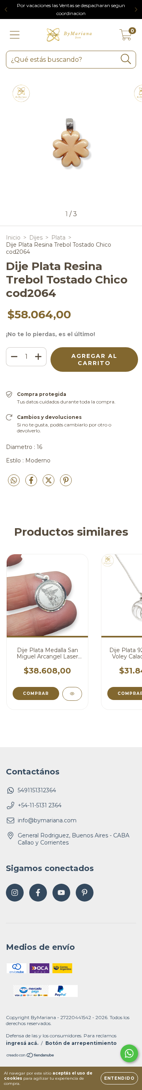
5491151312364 (37, 790)
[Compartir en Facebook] (32, 483)
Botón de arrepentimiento (81, 1043)
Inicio (13, 237)
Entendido (119, 1078)
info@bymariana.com (47, 820)
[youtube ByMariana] (61, 893)
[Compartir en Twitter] (49, 483)
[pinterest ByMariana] (84, 893)
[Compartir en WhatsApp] (14, 480)
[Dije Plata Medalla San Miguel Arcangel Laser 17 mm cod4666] (72, 694)
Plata (58, 237)
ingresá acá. (22, 1043)
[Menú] (15, 35)
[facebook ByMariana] (38, 893)
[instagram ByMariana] (15, 893)
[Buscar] (126, 59)
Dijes (36, 237)
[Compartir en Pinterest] (66, 483)
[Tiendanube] (30, 1056)
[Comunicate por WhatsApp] (129, 1053)
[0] (125, 36)
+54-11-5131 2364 (40, 805)
